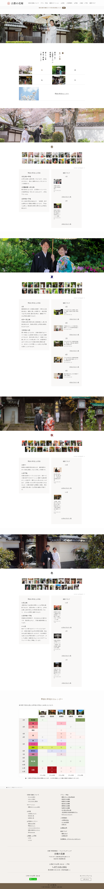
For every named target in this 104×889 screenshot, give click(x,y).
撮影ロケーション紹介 (34, 807)
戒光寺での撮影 (66, 803)
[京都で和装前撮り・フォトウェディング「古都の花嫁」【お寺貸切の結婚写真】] (15, 3)
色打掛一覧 (31, 815)
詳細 (64, 7)
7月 (66, 338)
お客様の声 (65, 835)
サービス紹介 (31, 797)
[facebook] (48, 885)
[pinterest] (54, 885)
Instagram (32, 832)
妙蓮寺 (61, 716)
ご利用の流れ (65, 820)
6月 (66, 323)
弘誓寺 (71, 716)
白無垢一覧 (31, 818)
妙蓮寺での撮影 (66, 801)
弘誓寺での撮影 (66, 808)
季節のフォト (31, 825)
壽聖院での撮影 (66, 805)
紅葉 (33, 770)
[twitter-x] (50, 885)
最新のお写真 (31, 823)
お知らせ (64, 824)
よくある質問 (65, 822)
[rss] (55, 885)
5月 (66, 306)
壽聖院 (80, 716)
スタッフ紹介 (31, 799)
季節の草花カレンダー (62, 93)
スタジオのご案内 (33, 801)
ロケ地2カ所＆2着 (66, 810)
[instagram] (52, 885)
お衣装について (32, 813)
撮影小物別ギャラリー (34, 830)
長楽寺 (52, 716)
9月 (66, 370)
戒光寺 (42, 716)
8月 (66, 354)
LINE (29, 838)
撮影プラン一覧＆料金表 (68, 797)
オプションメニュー (67, 814)
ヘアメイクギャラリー (34, 828)
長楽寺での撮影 (66, 799)
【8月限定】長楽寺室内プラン (70, 812)
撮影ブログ (65, 833)
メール (30, 840)
